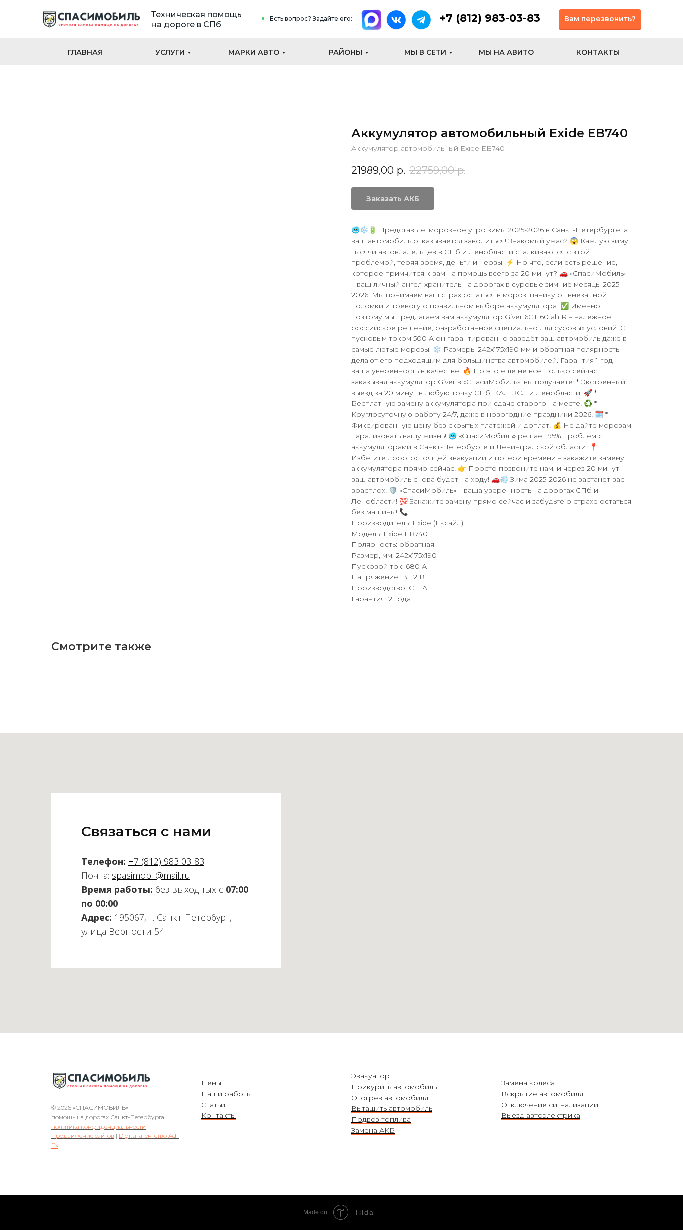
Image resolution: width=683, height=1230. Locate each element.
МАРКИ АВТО (254, 52)
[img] (92, 19)
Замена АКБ (373, 1130)
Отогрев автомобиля (390, 1097)
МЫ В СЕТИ (425, 52)
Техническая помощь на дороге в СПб (197, 19)
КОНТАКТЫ (598, 52)
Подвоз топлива (381, 1119)
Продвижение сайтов (83, 1135)
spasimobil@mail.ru (151, 875)
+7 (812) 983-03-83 (490, 18)
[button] (600, 19)
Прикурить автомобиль (394, 1086)
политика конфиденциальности (99, 1126)
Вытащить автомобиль (392, 1108)
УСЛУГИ (170, 52)
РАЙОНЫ (345, 52)
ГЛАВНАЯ (85, 52)
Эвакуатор (371, 1075)
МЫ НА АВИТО (506, 52)
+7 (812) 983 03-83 (166, 861)
